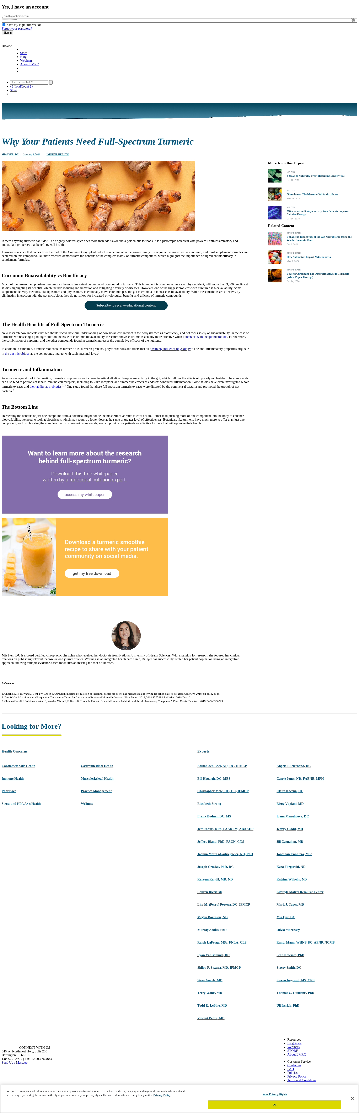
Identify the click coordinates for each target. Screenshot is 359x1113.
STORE (292, 1050)
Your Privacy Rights (274, 1094)
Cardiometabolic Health (18, 766)
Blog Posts (294, 1043)
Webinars (26, 60)
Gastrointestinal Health (97, 766)
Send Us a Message (14, 1062)
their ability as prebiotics (45, 386)
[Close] (352, 1098)
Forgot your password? (17, 28)
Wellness (87, 803)
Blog (23, 56)
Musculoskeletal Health (97, 778)
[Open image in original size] (25, 42)
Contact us (294, 1065)
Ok (274, 1104)
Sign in (7, 32)
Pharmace (9, 791)
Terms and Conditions (301, 1080)
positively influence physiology (170, 349)
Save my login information (24, 25)
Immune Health (58, 154)
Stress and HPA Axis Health (21, 803)
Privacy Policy (296, 1076)
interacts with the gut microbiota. (206, 337)
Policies (292, 1072)
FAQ (290, 1069)
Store (23, 53)
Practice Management (96, 791)
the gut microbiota (17, 353)
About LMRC (29, 64)
